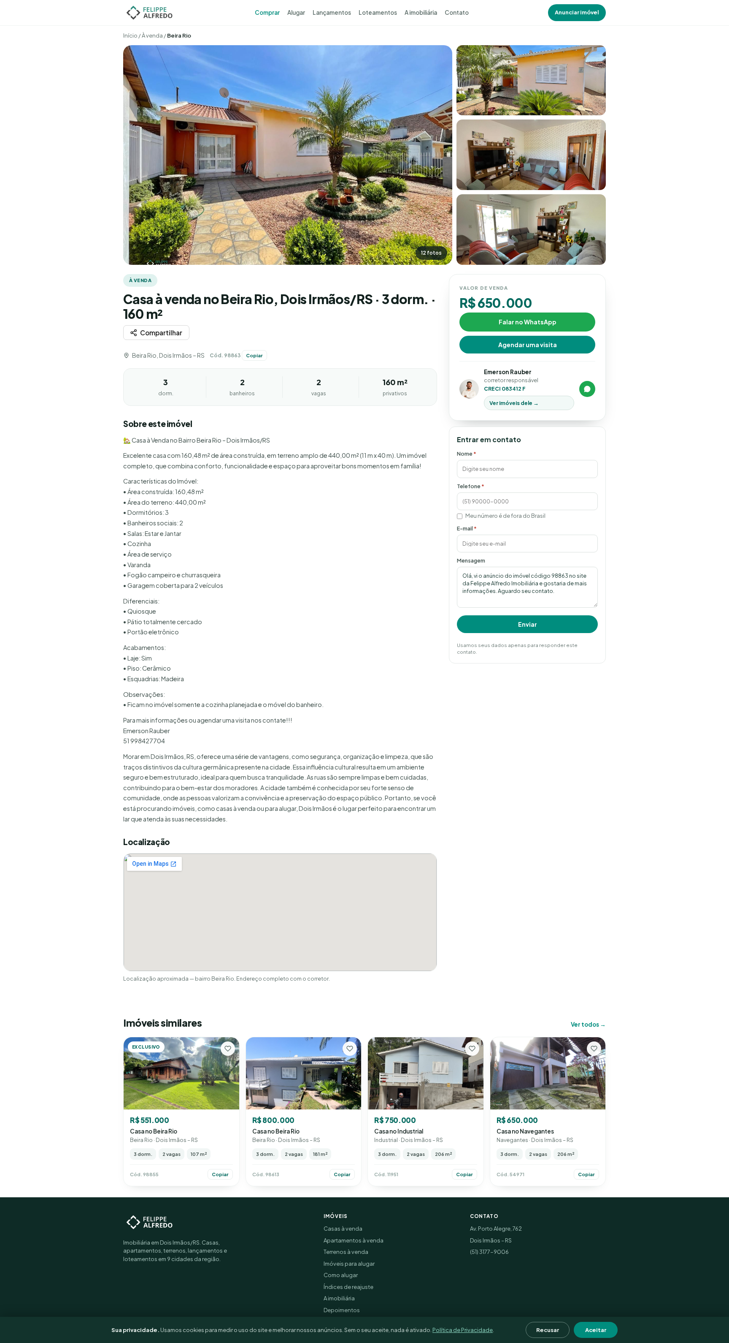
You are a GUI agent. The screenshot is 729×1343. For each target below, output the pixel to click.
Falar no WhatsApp (527, 321)
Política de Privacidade (462, 1330)
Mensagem (471, 560)
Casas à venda (343, 1228)
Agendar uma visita (527, 344)
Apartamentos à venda (353, 1240)
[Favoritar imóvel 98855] (228, 1048)
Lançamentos (332, 12)
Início (130, 35)
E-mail (467, 528)
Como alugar (341, 1275)
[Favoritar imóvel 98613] (350, 1048)
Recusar (547, 1330)
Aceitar (595, 1330)
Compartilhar (161, 333)
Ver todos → (588, 1024)
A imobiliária (421, 12)
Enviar (527, 624)
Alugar (296, 12)
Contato (457, 12)
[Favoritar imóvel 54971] (594, 1048)
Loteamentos (378, 12)
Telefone (470, 485)
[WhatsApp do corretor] (587, 389)
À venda (152, 35)
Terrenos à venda (346, 1251)
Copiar (254, 355)
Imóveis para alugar (349, 1263)
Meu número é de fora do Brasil (505, 515)
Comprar (267, 12)
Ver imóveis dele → (514, 403)
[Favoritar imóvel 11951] (472, 1048)
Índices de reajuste (348, 1286)
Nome (466, 453)
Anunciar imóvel (577, 12)
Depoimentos (342, 1310)
